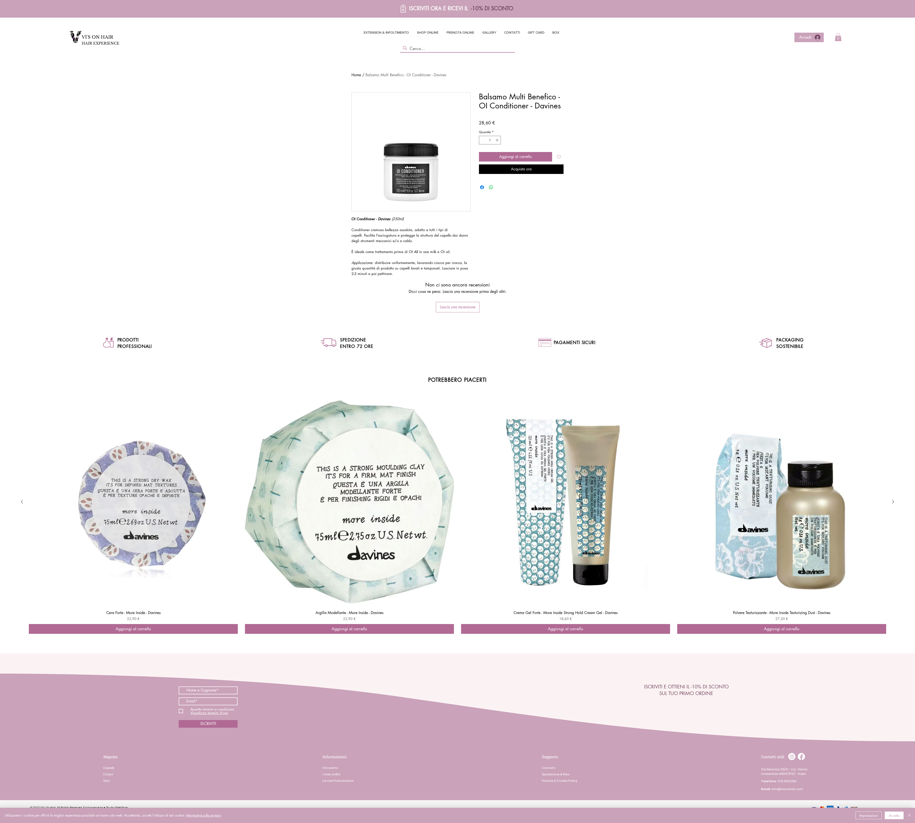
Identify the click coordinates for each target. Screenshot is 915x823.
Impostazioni (868, 815)
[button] (389, 8)
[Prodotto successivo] (893, 502)
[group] (457, 515)
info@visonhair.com (787, 789)
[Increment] (497, 140)
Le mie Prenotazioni (338, 780)
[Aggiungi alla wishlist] (559, 157)
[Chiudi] (909, 815)
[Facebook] (801, 756)
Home (356, 74)
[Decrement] (482, 140)
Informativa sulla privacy (203, 815)
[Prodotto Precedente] (22, 502)
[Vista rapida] (133, 502)
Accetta (894, 815)
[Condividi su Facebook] (482, 187)
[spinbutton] (490, 140)
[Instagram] (791, 756)
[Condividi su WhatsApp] (491, 187)
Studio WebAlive (116, 807)
